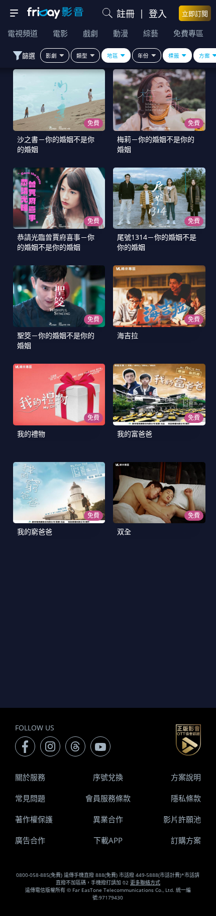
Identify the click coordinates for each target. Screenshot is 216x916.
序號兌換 (108, 777)
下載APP (108, 840)
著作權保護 (34, 819)
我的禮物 (31, 433)
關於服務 (30, 777)
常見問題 (30, 798)
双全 (124, 531)
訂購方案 (186, 840)
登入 (158, 14)
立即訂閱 (195, 13)
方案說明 (186, 777)
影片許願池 (182, 819)
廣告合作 (30, 840)
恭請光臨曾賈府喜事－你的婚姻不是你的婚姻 (55, 242)
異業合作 (108, 819)
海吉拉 (127, 335)
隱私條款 (186, 798)
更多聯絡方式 (145, 882)
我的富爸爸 (134, 433)
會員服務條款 (108, 798)
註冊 (126, 14)
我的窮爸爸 (34, 531)
